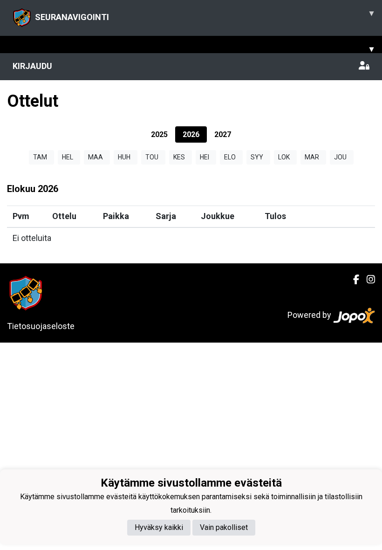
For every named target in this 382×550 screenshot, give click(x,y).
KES (179, 157)
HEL (67, 157)
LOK (284, 157)
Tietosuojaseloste (41, 326)
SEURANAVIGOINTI (204, 15)
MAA (95, 157)
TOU (151, 157)
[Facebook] (352, 280)
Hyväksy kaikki (159, 527)
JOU (340, 157)
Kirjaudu (32, 66)
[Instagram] (367, 280)
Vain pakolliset (224, 527)
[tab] (159, 134)
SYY (257, 157)
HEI (204, 157)
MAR (312, 157)
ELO (230, 157)
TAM (40, 157)
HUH (124, 157)
